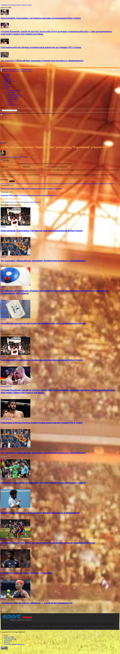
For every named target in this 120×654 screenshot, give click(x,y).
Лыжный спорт (12, 97)
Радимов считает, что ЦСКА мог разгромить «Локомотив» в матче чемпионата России (48, 543)
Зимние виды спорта (14, 90)
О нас (5, 635)
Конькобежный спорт (14, 96)
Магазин (7, 74)
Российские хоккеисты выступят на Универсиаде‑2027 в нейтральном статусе (43, 323)
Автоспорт (8, 87)
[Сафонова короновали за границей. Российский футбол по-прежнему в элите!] (15, 477)
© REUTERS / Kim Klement (9, 164)
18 (1, 299)
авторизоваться (36, 202)
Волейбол (7, 83)
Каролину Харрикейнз (37, 167)
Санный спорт (12, 99)
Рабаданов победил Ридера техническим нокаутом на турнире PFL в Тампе (41, 47)
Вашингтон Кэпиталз (15, 167)
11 (1, 398)
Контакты (7, 642)
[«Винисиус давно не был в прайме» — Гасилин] (15, 567)
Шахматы (10, 103)
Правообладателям (10, 639)
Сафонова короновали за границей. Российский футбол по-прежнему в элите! (43, 482)
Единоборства (9, 81)
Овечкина (43, 175)
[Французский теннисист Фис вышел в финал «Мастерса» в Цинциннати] (15, 507)
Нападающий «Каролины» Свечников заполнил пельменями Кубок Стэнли (41, 18)
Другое (6, 88)
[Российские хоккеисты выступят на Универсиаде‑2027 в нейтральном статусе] (15, 318)
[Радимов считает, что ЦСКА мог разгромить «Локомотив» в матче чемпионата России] (15, 537)
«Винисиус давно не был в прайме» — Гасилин (26, 573)
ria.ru (10, 179)
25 (1, 578)
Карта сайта (8, 640)
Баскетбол (8, 79)
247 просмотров (6, 157)
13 (1, 428)
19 (1, 266)
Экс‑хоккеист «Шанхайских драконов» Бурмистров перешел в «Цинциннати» (42, 60)
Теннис (6, 85)
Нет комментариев (22, 157)
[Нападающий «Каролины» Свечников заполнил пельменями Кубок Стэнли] (5, 14)
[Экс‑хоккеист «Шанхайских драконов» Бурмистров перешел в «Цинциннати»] (5, 57)
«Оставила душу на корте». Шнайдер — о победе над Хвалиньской (36, 603)
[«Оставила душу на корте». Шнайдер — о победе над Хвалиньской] (15, 597)
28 (1, 329)
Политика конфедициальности (14, 644)
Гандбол (9, 101)
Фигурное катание (13, 94)
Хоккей (6, 78)
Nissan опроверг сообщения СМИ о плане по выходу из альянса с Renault (31, 189)
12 (1, 236)
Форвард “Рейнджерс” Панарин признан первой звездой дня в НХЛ (29, 195)
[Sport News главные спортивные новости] (17, 621)
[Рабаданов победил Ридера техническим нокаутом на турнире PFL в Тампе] (5, 43)
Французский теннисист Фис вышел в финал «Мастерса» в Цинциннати (40, 513)
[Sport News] (16, 5)
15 (1, 518)
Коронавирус (11, 92)
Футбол (6, 76)
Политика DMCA (9, 637)
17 (1, 548)
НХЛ (69, 167)
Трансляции (11, 105)
